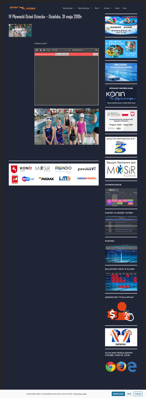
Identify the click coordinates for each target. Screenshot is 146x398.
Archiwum (107, 8)
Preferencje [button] (138, 394)
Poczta (124, 8)
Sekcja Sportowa (67, 8)
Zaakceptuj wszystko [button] (118, 394)
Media (96, 8)
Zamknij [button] (129, 394)
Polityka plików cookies (80, 394)
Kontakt (117, 8)
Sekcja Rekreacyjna (83, 8)
